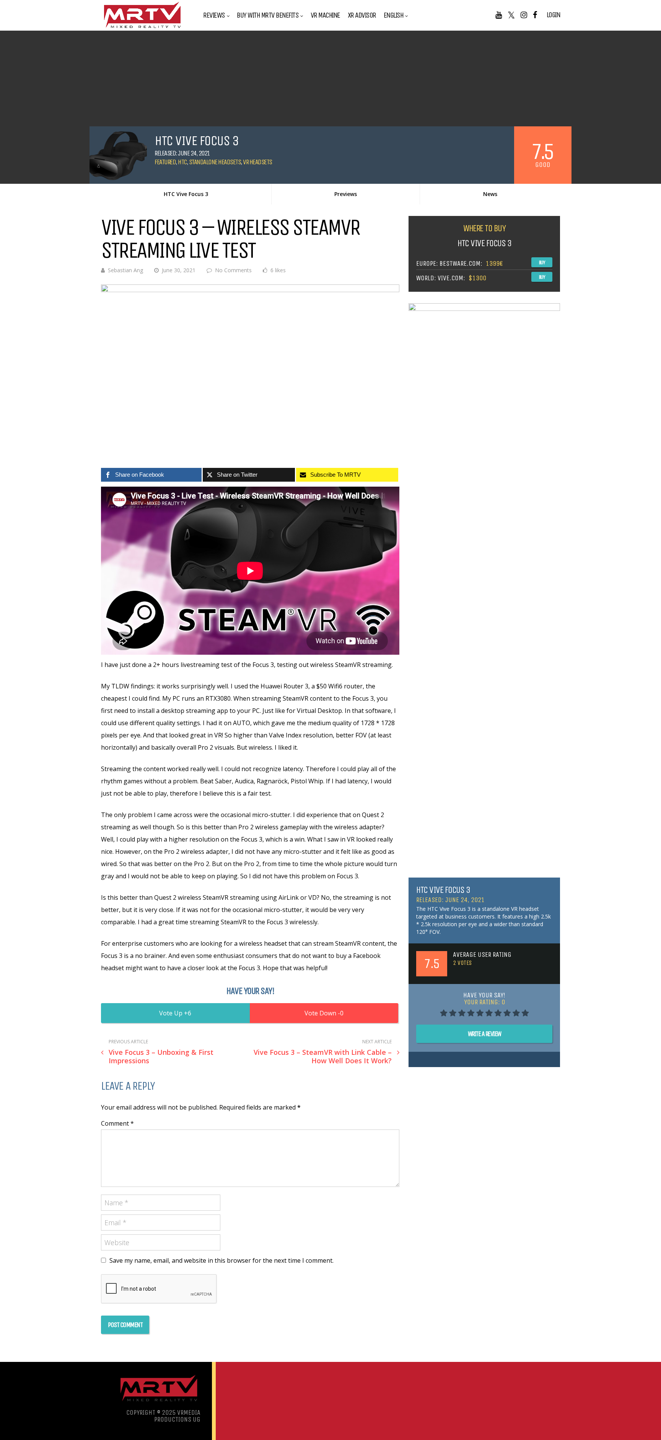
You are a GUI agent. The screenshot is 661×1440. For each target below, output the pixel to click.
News (490, 194)
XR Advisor (362, 15)
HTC (182, 162)
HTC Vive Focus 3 (186, 194)
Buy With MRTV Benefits (267, 15)
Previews (345, 194)
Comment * (117, 1123)
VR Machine (325, 15)
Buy (542, 262)
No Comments (233, 270)
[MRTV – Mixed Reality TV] (142, 28)
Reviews (214, 15)
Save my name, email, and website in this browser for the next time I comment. (221, 1260)
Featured (165, 162)
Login (553, 15)
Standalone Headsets (215, 162)
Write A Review (484, 1034)
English (394, 15)
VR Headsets (257, 162)
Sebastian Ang (125, 270)
